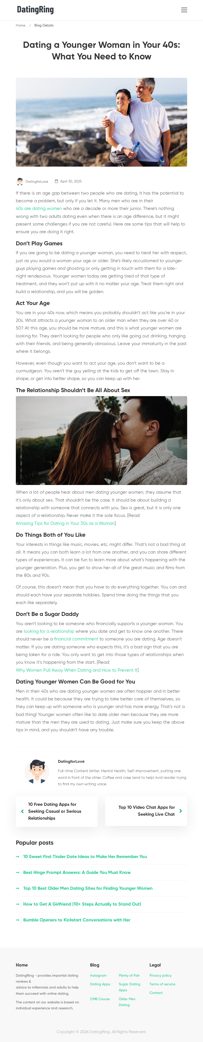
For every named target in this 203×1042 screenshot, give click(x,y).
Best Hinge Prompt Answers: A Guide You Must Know (77, 872)
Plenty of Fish (129, 975)
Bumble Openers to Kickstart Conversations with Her (76, 920)
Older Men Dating (127, 1002)
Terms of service (162, 984)
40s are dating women (39, 208)
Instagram (98, 975)
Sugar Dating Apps (129, 987)
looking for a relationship (49, 631)
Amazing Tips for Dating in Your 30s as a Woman (65, 523)
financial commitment (76, 639)
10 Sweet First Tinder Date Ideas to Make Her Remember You (85, 857)
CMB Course (100, 999)
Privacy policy (161, 975)
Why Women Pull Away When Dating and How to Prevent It (76, 670)
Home (20, 25)
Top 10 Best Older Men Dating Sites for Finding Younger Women (87, 888)
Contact (156, 993)
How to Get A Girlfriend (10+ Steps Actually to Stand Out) (82, 904)
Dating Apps (100, 984)
